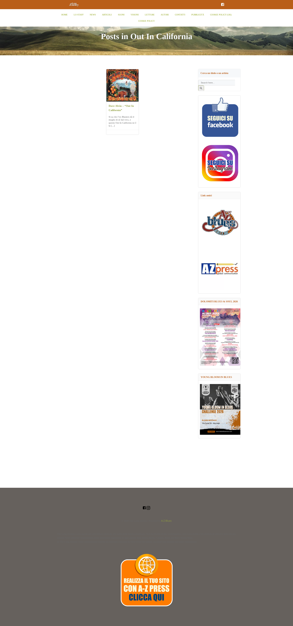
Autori (165, 15)
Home (64, 15)
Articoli (107, 15)
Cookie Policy (146, 21)
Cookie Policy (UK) (221, 15)
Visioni (135, 15)
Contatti (180, 15)
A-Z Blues (166, 520)
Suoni (121, 15)
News (93, 15)
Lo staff (79, 15)
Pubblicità (197, 15)
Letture (150, 15)
